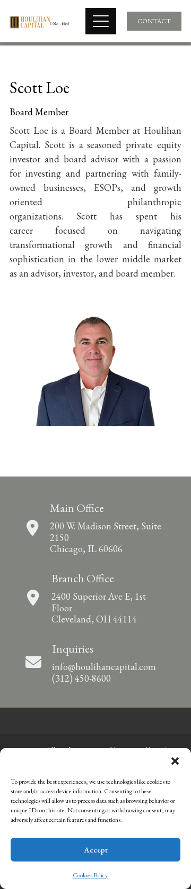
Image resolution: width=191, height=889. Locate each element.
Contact (154, 21)
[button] (175, 761)
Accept (96, 850)
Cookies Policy (90, 875)
